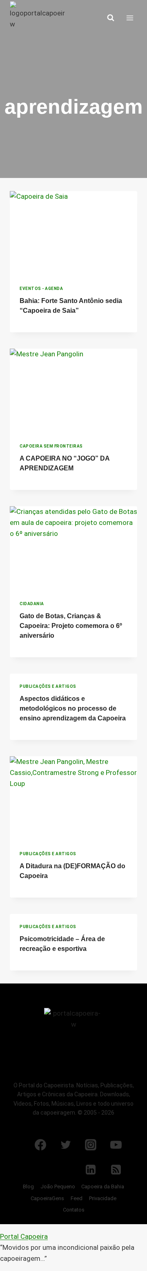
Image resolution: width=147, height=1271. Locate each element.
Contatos (74, 1210)
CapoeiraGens (47, 1198)
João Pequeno (57, 1186)
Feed (76, 1198)
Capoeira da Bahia (102, 1186)
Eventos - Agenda (41, 288)
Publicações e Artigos (48, 686)
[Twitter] (65, 1144)
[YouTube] (116, 1144)
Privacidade (102, 1198)
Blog (28, 1186)
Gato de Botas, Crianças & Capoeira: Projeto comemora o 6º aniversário (71, 625)
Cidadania (32, 603)
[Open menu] (129, 17)
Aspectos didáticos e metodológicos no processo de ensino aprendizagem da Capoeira (73, 708)
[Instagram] (90, 1144)
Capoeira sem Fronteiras (51, 446)
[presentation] (73, 233)
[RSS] (116, 1169)
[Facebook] (40, 1144)
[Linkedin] (90, 1169)
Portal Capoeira (24, 1236)
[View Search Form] (110, 18)
